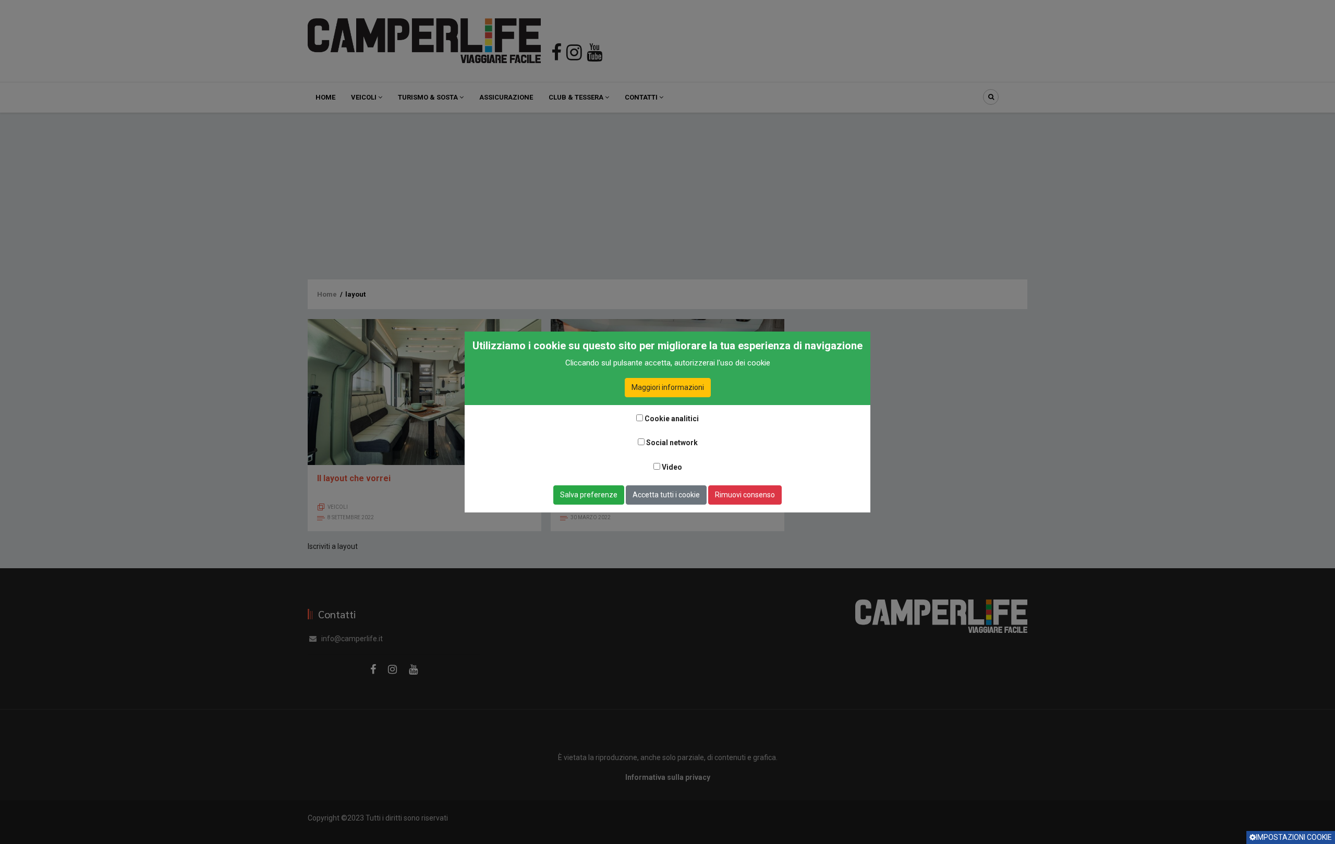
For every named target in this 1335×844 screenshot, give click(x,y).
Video (672, 467)
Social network (672, 442)
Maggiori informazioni (668, 387)
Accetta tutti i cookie (666, 495)
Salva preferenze (588, 495)
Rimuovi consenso (745, 495)
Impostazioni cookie (1294, 837)
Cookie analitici (672, 418)
